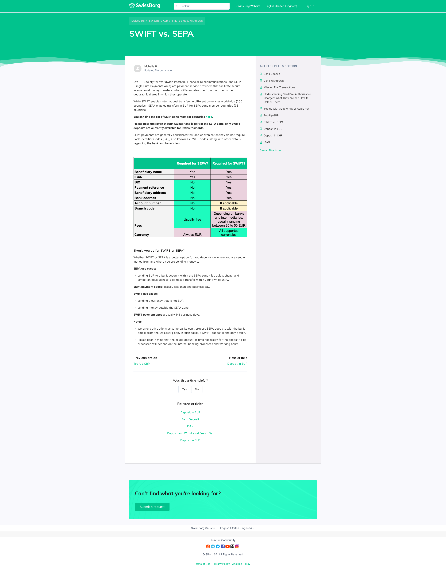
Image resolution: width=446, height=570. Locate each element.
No (197, 389)
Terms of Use (202, 563)
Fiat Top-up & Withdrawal (187, 20)
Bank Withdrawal (274, 80)
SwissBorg (138, 20)
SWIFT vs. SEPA (273, 122)
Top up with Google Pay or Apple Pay (286, 108)
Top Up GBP (141, 363)
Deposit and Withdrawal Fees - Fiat (190, 433)
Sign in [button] (310, 6)
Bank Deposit (190, 419)
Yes (184, 389)
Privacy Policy (221, 563)
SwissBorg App (158, 20)
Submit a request (152, 507)
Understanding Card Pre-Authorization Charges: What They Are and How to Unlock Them (288, 98)
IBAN (190, 426)
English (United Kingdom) (282, 6)
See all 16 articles (271, 150)
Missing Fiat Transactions (279, 87)
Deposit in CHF (190, 440)
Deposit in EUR (237, 363)
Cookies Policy (241, 563)
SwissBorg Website (248, 6)
